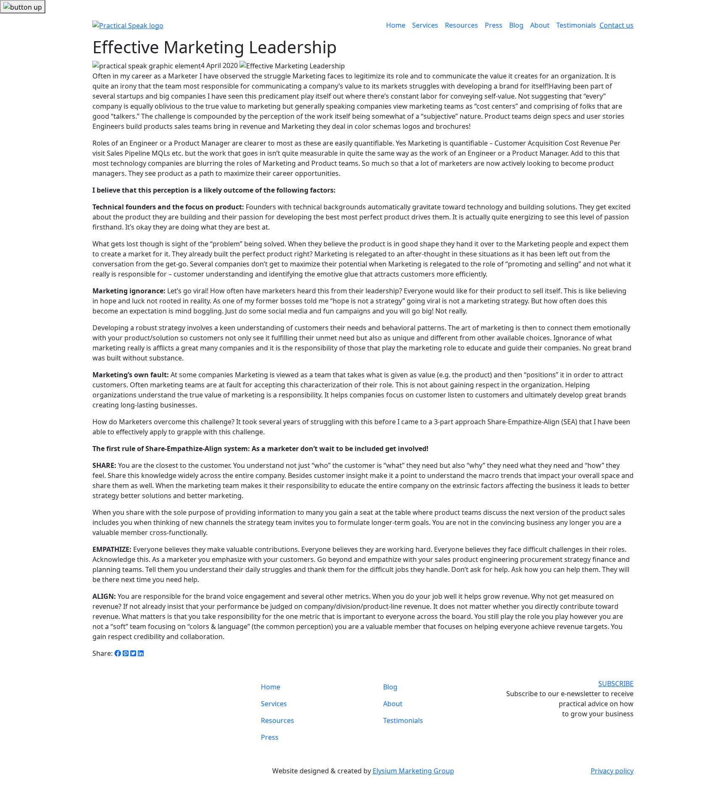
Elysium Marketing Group (413, 770)
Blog (516, 25)
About (540, 25)
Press (493, 25)
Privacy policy (612, 770)
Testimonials (576, 25)
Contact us (617, 25)
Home (395, 25)
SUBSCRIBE (616, 683)
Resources (461, 25)
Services (425, 25)
